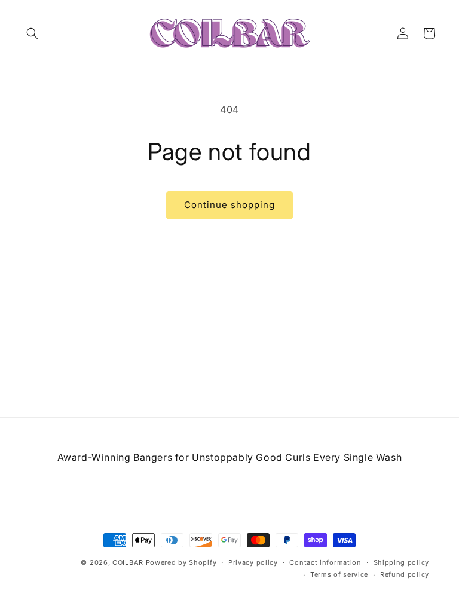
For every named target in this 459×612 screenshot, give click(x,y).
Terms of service (339, 574)
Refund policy (404, 574)
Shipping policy (402, 562)
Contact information (325, 562)
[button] (32, 33)
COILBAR (127, 562)
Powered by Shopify (181, 562)
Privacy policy (253, 562)
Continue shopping (229, 204)
